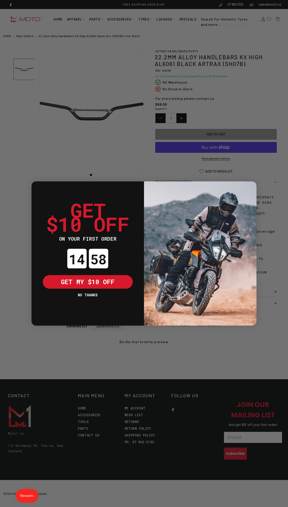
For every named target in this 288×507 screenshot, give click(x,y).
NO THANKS (88, 294)
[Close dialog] (38, 188)
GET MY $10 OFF (88, 282)
